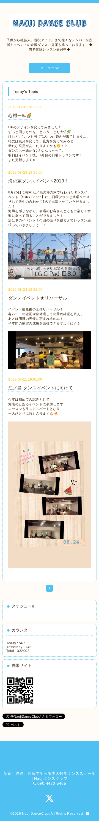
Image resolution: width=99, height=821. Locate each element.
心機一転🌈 (20, 115)
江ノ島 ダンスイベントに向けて (40, 387)
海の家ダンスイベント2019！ (38, 181)
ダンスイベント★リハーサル (37, 298)
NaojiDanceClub (35, 814)
